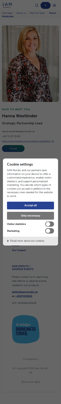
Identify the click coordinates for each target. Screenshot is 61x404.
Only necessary (30, 215)
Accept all (30, 205)
